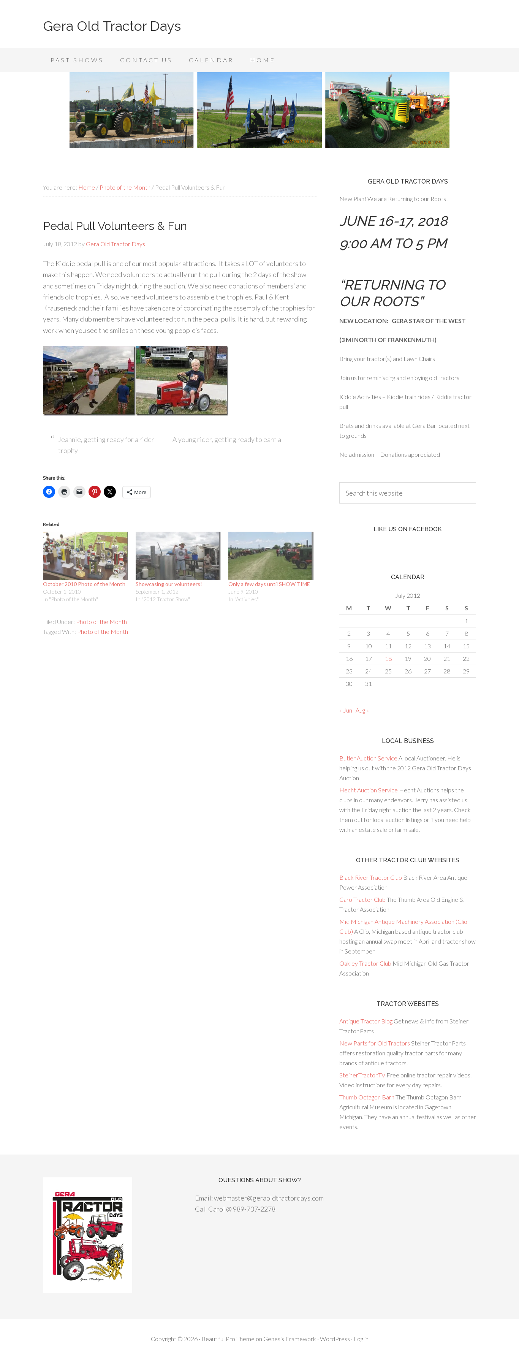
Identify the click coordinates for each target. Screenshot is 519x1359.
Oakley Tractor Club (365, 963)
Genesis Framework (289, 1338)
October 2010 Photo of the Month (84, 584)
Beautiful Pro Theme (228, 1338)
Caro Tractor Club (362, 899)
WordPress (335, 1338)
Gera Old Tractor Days (112, 26)
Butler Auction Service (368, 758)
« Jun (345, 710)
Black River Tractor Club (370, 877)
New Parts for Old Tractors (374, 1043)
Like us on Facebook (407, 529)
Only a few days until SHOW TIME (269, 584)
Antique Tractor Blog (365, 1021)
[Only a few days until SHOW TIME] (270, 556)
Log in (361, 1338)
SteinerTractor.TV (362, 1075)
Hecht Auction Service (368, 790)
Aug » (362, 710)
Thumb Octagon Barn (366, 1097)
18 (388, 658)
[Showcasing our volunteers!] (178, 556)
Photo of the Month (101, 621)
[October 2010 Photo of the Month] (85, 556)
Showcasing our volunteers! (169, 584)
